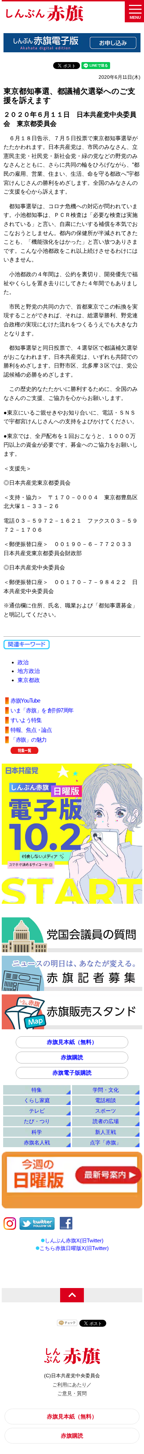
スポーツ (105, 1111)
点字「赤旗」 (105, 1142)
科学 (36, 1132)
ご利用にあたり (69, 1384)
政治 (23, 662)
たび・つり (37, 1121)
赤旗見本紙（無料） (72, 1042)
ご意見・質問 (72, 1393)
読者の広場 (106, 1121)
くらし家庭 (37, 1100)
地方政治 (28, 671)
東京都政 (28, 680)
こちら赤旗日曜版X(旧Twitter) (74, 1248)
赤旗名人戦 (37, 1142)
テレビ (37, 1111)
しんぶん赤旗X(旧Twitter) (74, 1240)
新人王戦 (105, 1132)
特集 (36, 1090)
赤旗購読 (72, 1057)
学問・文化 (106, 1090)
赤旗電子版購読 (72, 1073)
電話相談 (105, 1100)
